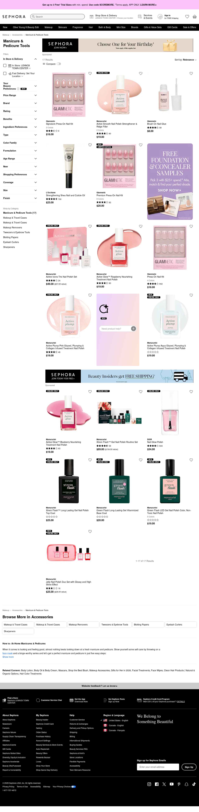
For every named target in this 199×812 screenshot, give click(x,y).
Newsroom (7, 723)
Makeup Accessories (99, 670)
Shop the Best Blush (78, 670)
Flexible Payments (77, 761)
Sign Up (189, 767)
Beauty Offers (41, 753)
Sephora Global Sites (11, 753)
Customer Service (77, 719)
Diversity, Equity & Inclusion (14, 757)
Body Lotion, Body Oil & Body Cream (39, 670)
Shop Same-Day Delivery (47, 770)
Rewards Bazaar (43, 757)
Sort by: (184, 59)
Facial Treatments (141, 670)
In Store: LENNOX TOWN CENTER (21, 67)
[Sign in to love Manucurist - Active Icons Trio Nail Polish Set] (90, 226)
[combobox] (57, 16)
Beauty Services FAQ (78, 749)
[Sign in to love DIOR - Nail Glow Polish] (191, 391)
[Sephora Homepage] (14, 17)
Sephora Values (9, 732)
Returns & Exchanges (79, 723)
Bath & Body (105, 27)
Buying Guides (76, 744)
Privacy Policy (8, 786)
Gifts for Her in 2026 (121, 670)
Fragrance (78, 27)
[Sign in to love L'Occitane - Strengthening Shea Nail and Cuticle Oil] (90, 145)
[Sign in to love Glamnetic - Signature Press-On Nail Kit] (90, 73)
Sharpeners (9, 247)
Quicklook (68, 115)
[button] (18, 88)
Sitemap (46, 786)
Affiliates (6, 740)
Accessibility (75, 765)
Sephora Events (9, 744)
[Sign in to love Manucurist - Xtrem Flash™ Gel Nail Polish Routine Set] (140, 391)
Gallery (39, 728)
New (5, 27)
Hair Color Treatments (31, 673)
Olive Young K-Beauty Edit (26, 27)
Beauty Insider (42, 719)
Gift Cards (172, 27)
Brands (134, 27)
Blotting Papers (10, 237)
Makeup (49, 27)
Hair (91, 27)
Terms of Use (22, 786)
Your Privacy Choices (62, 786)
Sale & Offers (189, 27)
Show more (8, 656)
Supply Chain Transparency (14, 736)
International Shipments (80, 740)
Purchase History (43, 736)
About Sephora (8, 719)
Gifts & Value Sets (153, 27)
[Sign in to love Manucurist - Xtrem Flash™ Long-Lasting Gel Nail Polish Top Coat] (90, 460)
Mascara (62, 670)
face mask (7, 653)
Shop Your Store (43, 765)
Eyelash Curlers (11, 242)
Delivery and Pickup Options (82, 728)
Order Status (41, 732)
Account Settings (43, 740)
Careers (5, 728)
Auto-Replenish (42, 749)
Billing (72, 736)
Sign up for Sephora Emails (151, 760)
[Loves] (187, 16)
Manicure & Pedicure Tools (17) (19, 212)
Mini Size (121, 27)
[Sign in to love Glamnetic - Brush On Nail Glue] (191, 73)
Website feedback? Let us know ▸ (99, 685)
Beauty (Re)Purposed (11, 765)
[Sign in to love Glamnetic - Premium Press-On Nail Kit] (140, 145)
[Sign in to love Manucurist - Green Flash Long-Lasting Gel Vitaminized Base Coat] (140, 460)
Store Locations (76, 757)
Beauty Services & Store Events (49, 744)
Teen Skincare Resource (80, 770)
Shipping (73, 732)
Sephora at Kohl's (77, 753)
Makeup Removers (12, 227)
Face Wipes (157, 670)
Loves (38, 761)
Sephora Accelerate (10, 761)
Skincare (62, 27)
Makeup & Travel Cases (15, 217)
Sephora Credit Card (45, 723)
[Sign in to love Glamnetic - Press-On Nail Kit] (191, 226)
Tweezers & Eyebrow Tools (16, 232)
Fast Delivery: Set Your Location (23, 74)
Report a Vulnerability (11, 770)
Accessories (17, 34)
